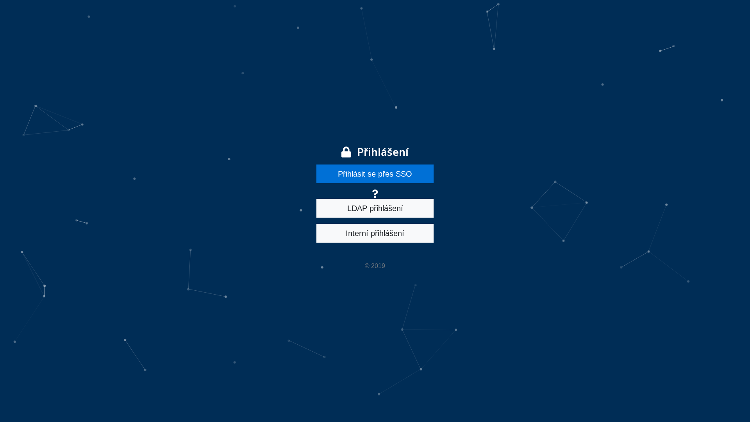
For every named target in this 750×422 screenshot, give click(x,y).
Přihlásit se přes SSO (375, 174)
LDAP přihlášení (375, 208)
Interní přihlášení (375, 233)
